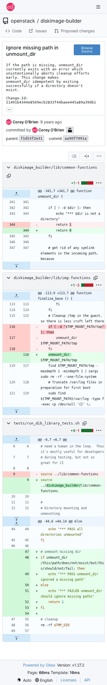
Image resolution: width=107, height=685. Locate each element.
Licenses (68, 680)
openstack (23, 21)
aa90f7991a (76, 138)
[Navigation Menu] (98, 6)
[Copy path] (9, 176)
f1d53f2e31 (32, 138)
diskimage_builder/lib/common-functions (55, 167)
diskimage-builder (61, 21)
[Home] (10, 7)
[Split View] (86, 156)
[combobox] (74, 156)
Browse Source (87, 49)
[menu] (99, 156)
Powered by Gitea (39, 665)
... (9, 109)
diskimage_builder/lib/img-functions (52, 278)
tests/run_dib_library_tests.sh (47, 423)
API (87, 680)
